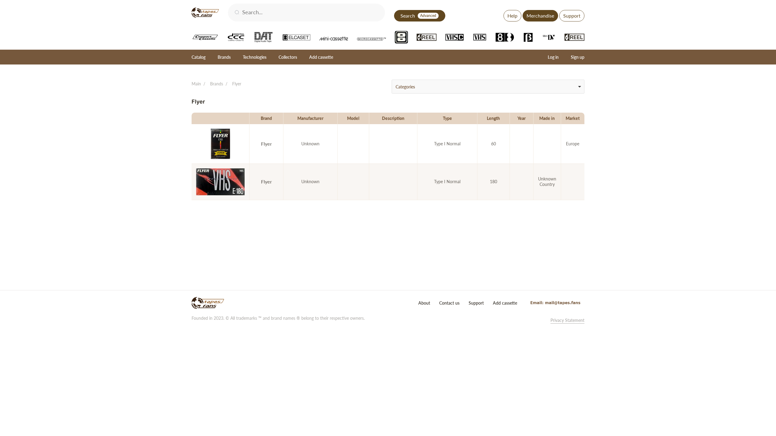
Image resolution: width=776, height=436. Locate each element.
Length (493, 118)
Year (521, 118)
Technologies (254, 57)
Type (447, 118)
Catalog (199, 57)
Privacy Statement (567, 320)
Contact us (449, 303)
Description (393, 118)
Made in (547, 118)
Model (353, 118)
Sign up (577, 57)
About (424, 303)
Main (196, 83)
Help (512, 15)
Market (573, 118)
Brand (266, 118)
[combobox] (488, 87)
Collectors (288, 57)
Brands (224, 57)
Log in (553, 57)
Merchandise (540, 15)
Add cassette (321, 57)
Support (571, 15)
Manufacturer (310, 118)
